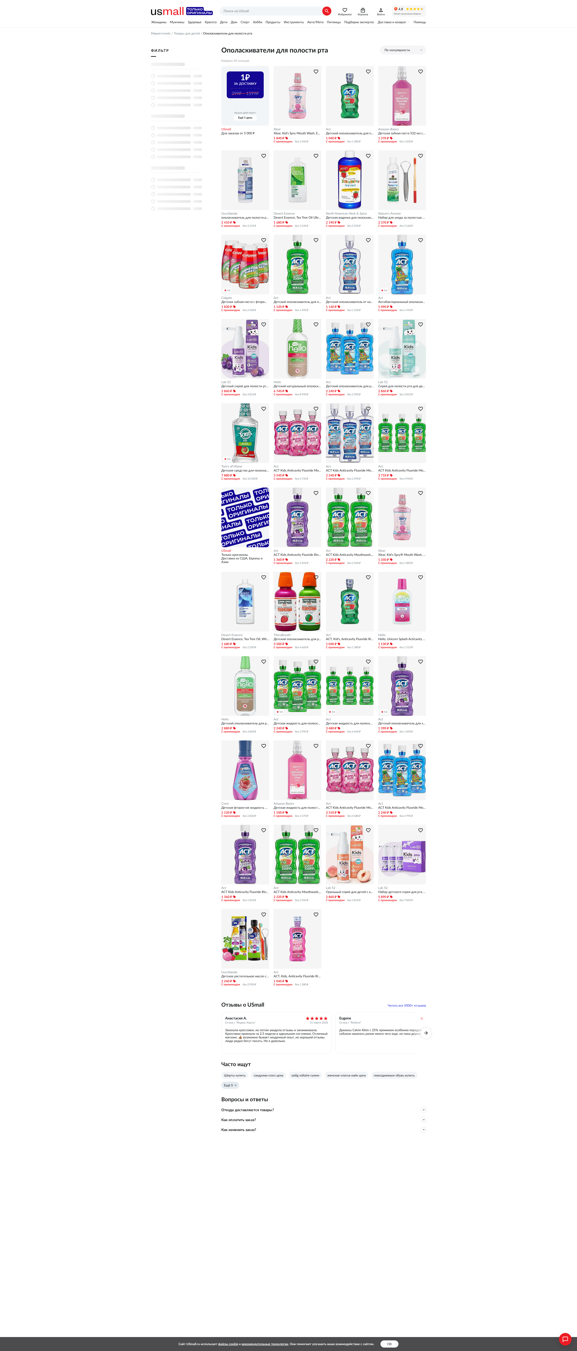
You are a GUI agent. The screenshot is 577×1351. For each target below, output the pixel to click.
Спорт (245, 22)
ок (389, 1344)
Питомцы (334, 22)
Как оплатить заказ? (238, 1120)
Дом (234, 22)
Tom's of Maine (231, 466)
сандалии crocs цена (268, 1075)
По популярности (397, 50)
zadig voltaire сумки (305, 1075)
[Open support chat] (565, 1339)
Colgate (226, 298)
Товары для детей (187, 33)
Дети (223, 22)
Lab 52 (226, 382)
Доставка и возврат (392, 22)
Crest (225, 803)
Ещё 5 (228, 1085)
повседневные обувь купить (394, 1075)
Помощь (420, 22)
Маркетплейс (161, 33)
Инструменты (294, 22)
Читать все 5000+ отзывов (407, 1005)
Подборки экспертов (359, 22)
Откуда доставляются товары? (247, 1110)
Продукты (273, 22)
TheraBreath (282, 635)
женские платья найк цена (346, 1075)
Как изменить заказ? (238, 1130)
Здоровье (194, 22)
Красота (211, 22)
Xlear (277, 129)
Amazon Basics (388, 129)
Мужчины (177, 22)
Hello (277, 382)
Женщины (158, 22)
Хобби (257, 22)
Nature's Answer (389, 213)
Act (328, 129)
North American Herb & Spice (346, 213)
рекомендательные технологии (265, 1344)
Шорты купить (234, 1075)
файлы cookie (228, 1344)
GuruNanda (229, 213)
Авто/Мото (315, 22)
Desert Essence (284, 213)
